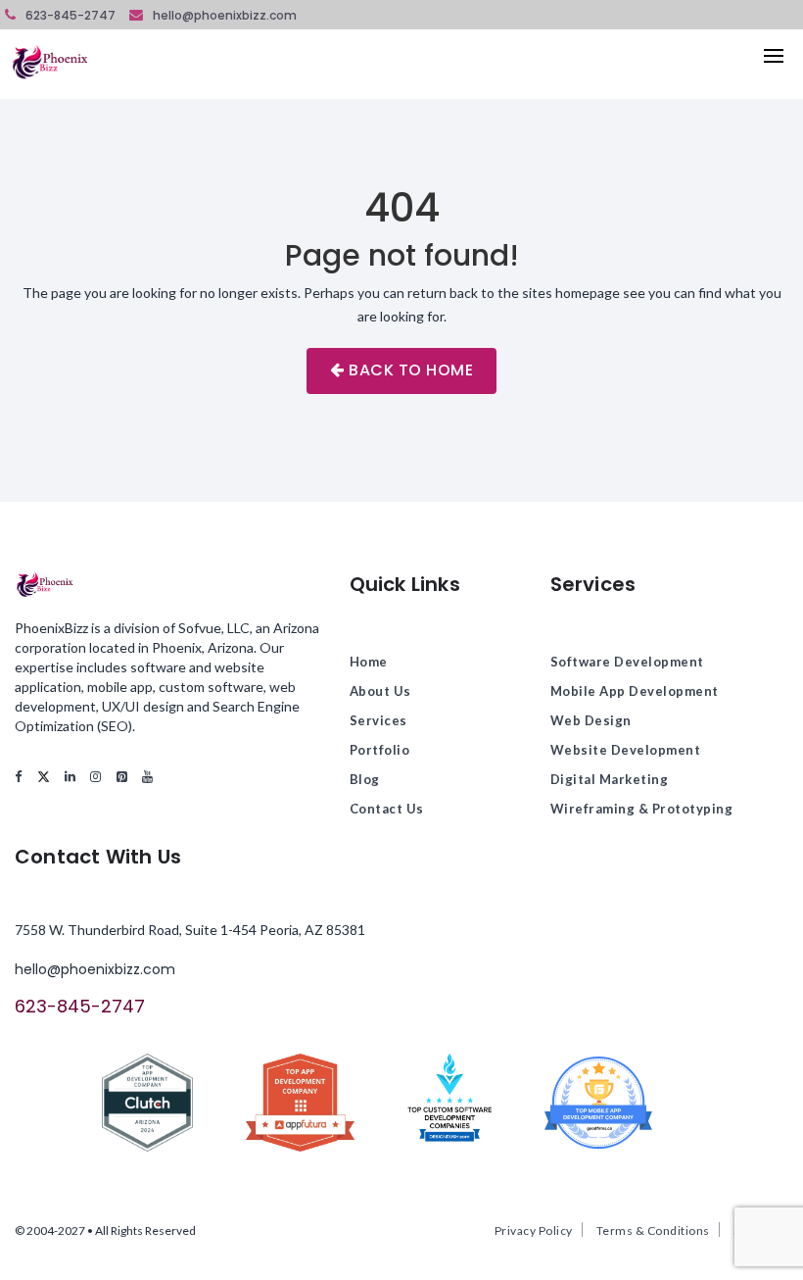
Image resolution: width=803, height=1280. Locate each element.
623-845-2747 (70, 15)
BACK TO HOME (409, 370)
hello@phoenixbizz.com (225, 15)
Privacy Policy (534, 1230)
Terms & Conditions (653, 1230)
